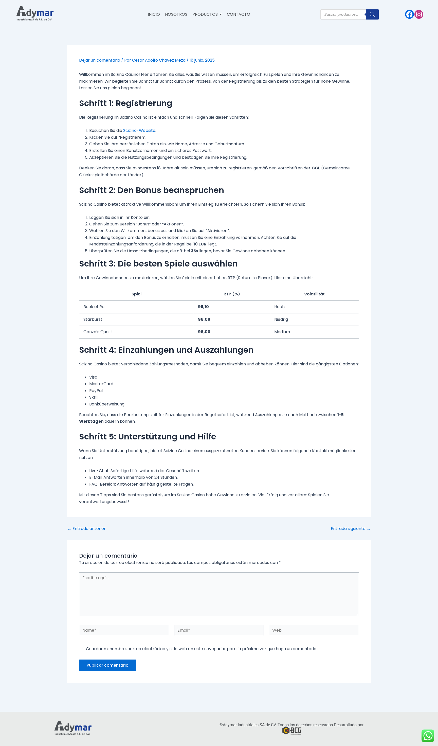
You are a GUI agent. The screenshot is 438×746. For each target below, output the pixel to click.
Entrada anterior (86, 529)
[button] (207, 14)
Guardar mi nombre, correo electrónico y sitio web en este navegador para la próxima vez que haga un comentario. (201, 649)
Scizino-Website (139, 130)
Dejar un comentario (99, 60)
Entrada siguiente (351, 529)
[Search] (372, 14)
